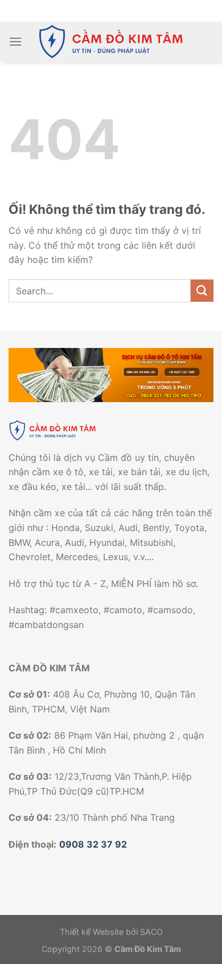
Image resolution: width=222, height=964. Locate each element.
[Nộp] (202, 291)
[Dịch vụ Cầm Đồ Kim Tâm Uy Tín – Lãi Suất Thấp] (111, 41)
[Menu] (15, 41)
